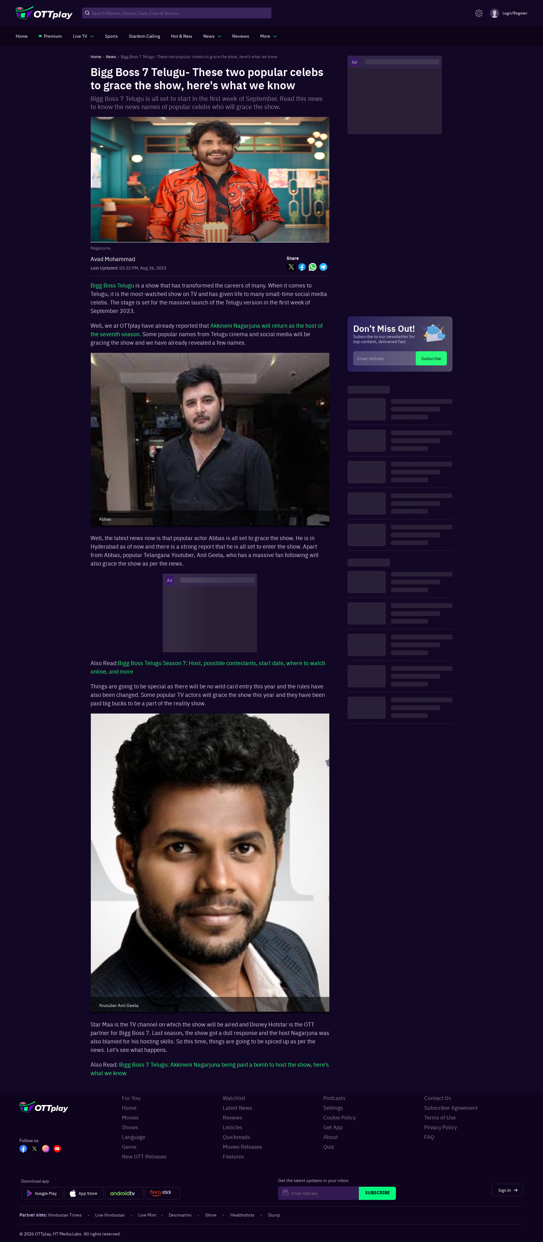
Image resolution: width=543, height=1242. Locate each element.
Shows (130, 1127)
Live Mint (147, 1215)
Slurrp (274, 1215)
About (330, 1137)
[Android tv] (124, 1193)
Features (233, 1156)
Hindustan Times (65, 1215)
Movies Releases (242, 1146)
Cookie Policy (339, 1117)
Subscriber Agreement (451, 1107)
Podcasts (334, 1098)
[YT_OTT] (57, 1149)
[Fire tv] (162, 1193)
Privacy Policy (440, 1127)
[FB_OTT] (23, 1149)
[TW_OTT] (34, 1149)
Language (133, 1137)
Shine (211, 1215)
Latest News (237, 1107)
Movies (130, 1117)
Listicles (232, 1127)
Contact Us (437, 1098)
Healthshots (242, 1215)
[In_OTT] (46, 1149)
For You (131, 1098)
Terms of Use (440, 1117)
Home (129, 1107)
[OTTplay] (44, 13)
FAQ (429, 1137)
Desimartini (180, 1215)
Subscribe (431, 358)
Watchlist (234, 1098)
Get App (333, 1127)
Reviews (232, 1117)
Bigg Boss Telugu (112, 285)
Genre (129, 1146)
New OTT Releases (144, 1156)
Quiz (328, 1146)
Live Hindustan (110, 1215)
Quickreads (236, 1137)
